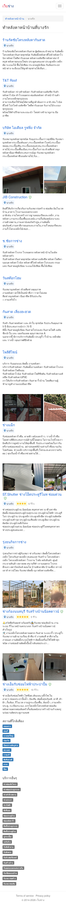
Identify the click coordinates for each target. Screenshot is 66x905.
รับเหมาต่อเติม (9, 883)
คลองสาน (7, 726)
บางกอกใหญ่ (8, 735)
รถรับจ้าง (7, 842)
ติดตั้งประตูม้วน (10, 831)
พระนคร (7, 750)
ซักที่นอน (7, 810)
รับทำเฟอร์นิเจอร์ (10, 857)
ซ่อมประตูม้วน (9, 815)
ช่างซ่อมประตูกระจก (11, 789)
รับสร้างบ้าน (8, 862)
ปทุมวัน (6, 740)
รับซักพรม (7, 852)
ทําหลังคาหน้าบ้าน (14, 18)
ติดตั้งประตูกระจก (10, 826)
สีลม (5, 769)
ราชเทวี (7, 754)
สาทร (6, 764)
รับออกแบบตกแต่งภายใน (13, 868)
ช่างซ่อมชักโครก (10, 784)
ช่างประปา (8, 800)
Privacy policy (43, 895)
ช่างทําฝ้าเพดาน (10, 794)
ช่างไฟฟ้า (7, 805)
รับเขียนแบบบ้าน (10, 873)
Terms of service (25, 895)
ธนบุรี (6, 731)
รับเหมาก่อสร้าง (10, 878)
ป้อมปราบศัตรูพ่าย (11, 745)
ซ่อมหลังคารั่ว (9, 821)
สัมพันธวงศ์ (8, 759)
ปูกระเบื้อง (8, 836)
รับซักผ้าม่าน (8, 847)
